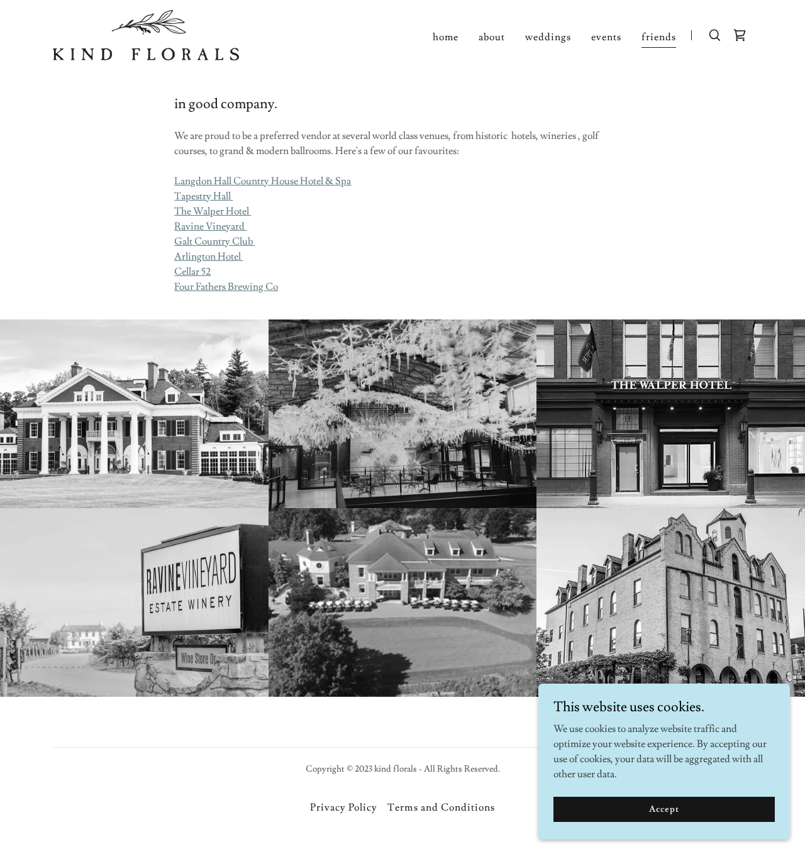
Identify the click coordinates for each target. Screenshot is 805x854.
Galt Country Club (214, 241)
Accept (664, 808)
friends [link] (658, 37)
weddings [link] (548, 37)
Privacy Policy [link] (343, 807)
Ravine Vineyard (210, 226)
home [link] (445, 37)
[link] (146, 32)
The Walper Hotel (212, 211)
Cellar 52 (192, 271)
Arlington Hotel (208, 256)
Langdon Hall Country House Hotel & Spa (262, 181)
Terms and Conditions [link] (440, 807)
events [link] (606, 37)
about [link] (492, 37)
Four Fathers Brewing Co (226, 286)
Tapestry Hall (203, 196)
